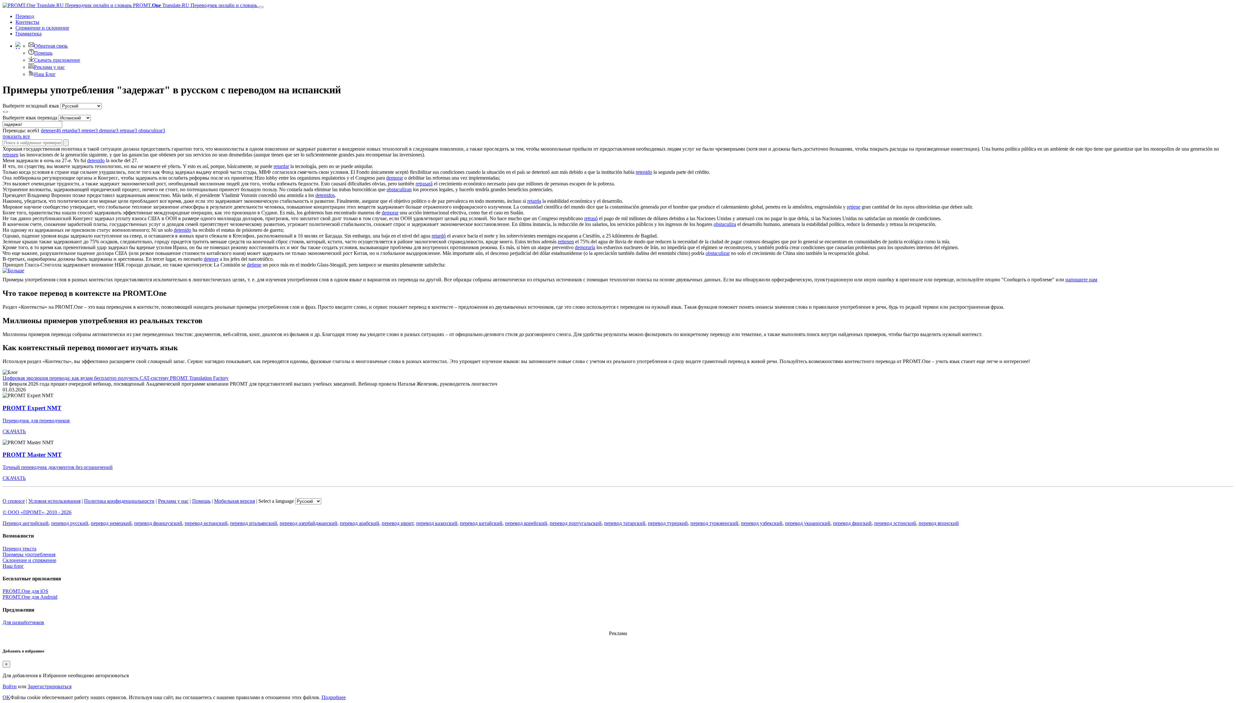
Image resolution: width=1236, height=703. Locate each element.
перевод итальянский (253, 523)
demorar (394, 178)
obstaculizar (718, 253)
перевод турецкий (668, 523)
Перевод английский (26, 523)
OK (6, 697)
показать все (16, 136)
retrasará (424, 183)
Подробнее (334, 697)
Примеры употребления (29, 554)
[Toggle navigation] (261, 7)
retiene (853, 207)
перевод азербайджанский (308, 523)
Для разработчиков (23, 622)
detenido (96, 160)
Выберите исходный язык (31, 105)
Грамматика (28, 33)
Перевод (24, 16)
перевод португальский (576, 523)
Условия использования (54, 501)
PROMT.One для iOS (25, 591)
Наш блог (13, 566)
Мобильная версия (234, 501)
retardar (281, 166)
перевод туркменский (714, 523)
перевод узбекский (761, 523)
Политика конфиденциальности (119, 501)
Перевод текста (19, 548)
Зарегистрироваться (49, 686)
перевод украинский (807, 523)
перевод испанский (206, 523)
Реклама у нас (49, 67)
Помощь (43, 53)
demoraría (585, 247)
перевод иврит (398, 523)
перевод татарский (624, 523)
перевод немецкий (111, 523)
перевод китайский (481, 523)
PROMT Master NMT (32, 454)
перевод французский (158, 523)
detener (211, 259)
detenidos (325, 195)
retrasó (591, 218)
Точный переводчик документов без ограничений (58, 467)
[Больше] (13, 270)
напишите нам (1081, 279)
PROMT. (194, 5)
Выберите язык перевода (30, 117)
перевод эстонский (895, 523)
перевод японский (939, 523)
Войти (10, 686)
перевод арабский (359, 523)
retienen (566, 241)
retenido (644, 172)
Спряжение (42, 28)
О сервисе (14, 501)
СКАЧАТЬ (14, 431)
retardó (439, 236)
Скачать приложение (57, 60)
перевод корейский (526, 523)
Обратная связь (51, 46)
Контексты (27, 22)
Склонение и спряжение (29, 560)
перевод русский (69, 523)
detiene (254, 264)
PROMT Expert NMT (32, 408)
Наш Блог (45, 74)
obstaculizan (399, 189)
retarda (534, 201)
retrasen (10, 154)
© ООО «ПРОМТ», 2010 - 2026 (37, 512)
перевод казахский (436, 523)
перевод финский (852, 523)
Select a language (276, 501)
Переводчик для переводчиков (36, 420)
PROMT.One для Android (30, 597)
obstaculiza (725, 224)
